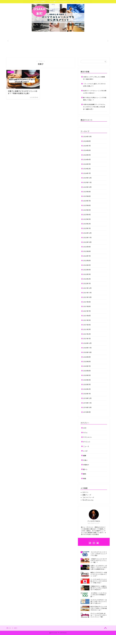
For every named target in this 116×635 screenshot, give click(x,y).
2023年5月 (87, 210)
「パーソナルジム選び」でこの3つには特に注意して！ (94, 85)
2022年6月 (87, 260)
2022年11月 (87, 238)
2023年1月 (87, 228)
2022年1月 (87, 283)
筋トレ (85, 469)
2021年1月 (87, 339)
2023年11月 (87, 182)
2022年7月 (87, 256)
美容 (84, 479)
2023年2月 (87, 224)
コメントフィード (88, 497)
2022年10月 (87, 242)
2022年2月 (87, 279)
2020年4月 (87, 380)
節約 (84, 474)
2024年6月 (87, 150)
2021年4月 (87, 325)
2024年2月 (87, 169)
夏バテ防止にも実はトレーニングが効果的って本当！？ (94, 99)
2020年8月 (87, 362)
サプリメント (87, 437)
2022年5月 (87, 265)
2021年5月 (87, 320)
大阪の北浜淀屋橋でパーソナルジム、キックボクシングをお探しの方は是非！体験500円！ (94, 107)
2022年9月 (87, 247)
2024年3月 (87, 164)
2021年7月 (87, 311)
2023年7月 (87, 201)
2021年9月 (87, 302)
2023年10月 (87, 187)
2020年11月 (87, 348)
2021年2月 (87, 334)
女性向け (86, 465)
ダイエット (86, 442)
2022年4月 (87, 270)
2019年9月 (87, 412)
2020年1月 (87, 394)
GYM (84, 428)
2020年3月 (87, 384)
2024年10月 (87, 137)
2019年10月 (87, 407)
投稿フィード (86, 495)
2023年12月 (87, 178)
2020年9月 (87, 357)
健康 (84, 456)
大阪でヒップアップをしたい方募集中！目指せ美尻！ (94, 78)
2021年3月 (87, 329)
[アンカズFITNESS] (58, 31)
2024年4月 (87, 159)
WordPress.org (87, 500)
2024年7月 (87, 146)
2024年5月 (87, 155)
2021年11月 (87, 293)
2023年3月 (87, 219)
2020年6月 (87, 371)
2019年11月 (87, 403)
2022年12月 (87, 233)
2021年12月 (87, 288)
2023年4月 (87, 215)
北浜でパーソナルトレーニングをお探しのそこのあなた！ (94, 92)
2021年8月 (87, 306)
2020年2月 (87, 389)
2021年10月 (87, 297)
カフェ (85, 433)
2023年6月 (87, 205)
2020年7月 (87, 366)
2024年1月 (87, 173)
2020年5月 (87, 375)
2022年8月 (87, 251)
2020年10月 (87, 352)
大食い (85, 460)
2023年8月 (87, 196)
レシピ (85, 451)
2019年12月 (87, 398)
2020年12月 (87, 343)
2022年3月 (87, 274)
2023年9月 (87, 192)
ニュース (86, 446)
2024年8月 (87, 141)
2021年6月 (87, 316)
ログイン (85, 492)
